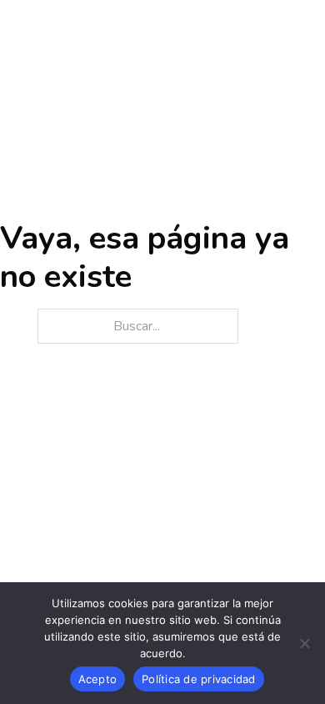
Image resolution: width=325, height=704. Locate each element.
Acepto (98, 679)
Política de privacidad (199, 679)
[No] (304, 643)
